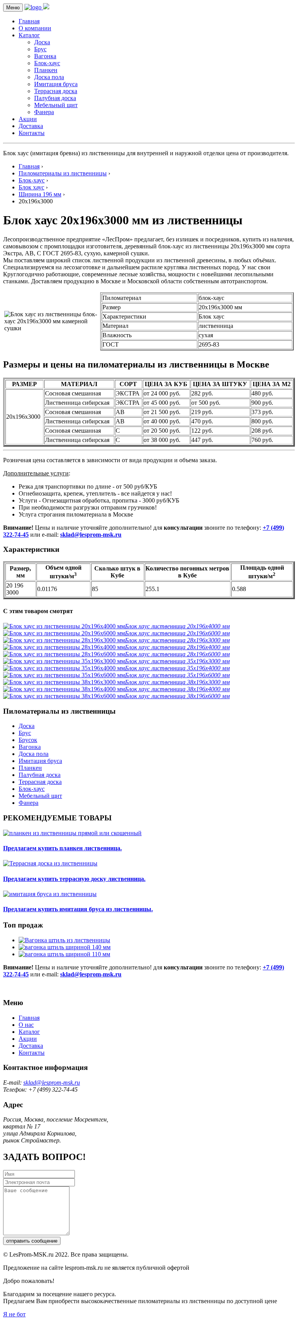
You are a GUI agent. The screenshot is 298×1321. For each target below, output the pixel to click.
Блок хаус (31, 187)
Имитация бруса (56, 84)
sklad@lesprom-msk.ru (90, 534)
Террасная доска (55, 91)
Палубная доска (55, 98)
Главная (29, 21)
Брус (40, 49)
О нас (26, 1024)
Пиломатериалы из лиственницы (63, 173)
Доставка (31, 126)
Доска (42, 42)
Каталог (29, 35)
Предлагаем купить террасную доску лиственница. (74, 878)
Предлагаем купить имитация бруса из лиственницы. (78, 909)
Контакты (32, 133)
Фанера (44, 112)
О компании (35, 28)
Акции (28, 119)
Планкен (45, 70)
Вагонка (45, 56)
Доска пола (49, 77)
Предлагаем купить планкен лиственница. (62, 848)
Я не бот (14, 1314)
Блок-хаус (47, 63)
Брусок (28, 740)
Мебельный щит (56, 105)
